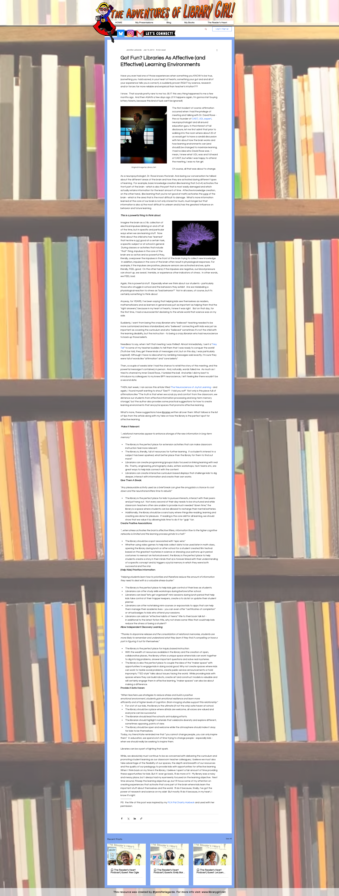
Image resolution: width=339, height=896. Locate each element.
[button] (206, 29)
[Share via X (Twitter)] (128, 818)
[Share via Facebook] (122, 818)
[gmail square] (140, 33)
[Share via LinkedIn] (134, 818)
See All (229, 839)
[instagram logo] (130, 33)
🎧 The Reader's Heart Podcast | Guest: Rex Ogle (125, 871)
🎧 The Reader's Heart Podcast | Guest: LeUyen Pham (210, 871)
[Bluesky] (120, 33)
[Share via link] (141, 818)
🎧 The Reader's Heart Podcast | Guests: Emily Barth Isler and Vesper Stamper (169, 871)
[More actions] (216, 50)
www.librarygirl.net (214, 892)
